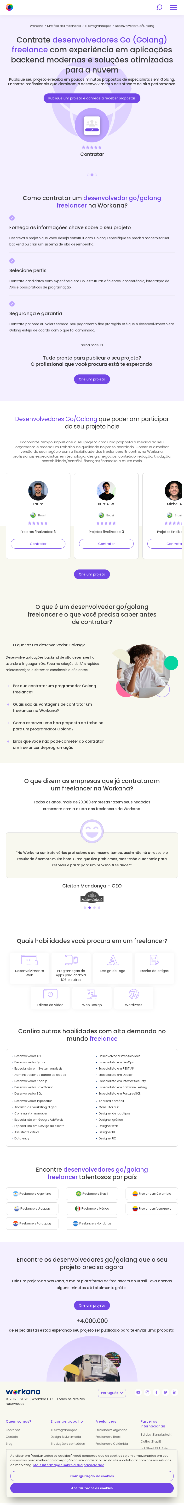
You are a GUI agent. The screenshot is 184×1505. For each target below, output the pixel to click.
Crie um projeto (92, 379)
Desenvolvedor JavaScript (33, 1087)
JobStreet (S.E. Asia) (155, 1448)
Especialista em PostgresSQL (119, 1093)
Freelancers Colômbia (112, 1444)
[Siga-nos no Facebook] (156, 1392)
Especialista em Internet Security (122, 1081)
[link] (92, 896)
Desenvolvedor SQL (28, 1093)
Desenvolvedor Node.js (30, 1081)
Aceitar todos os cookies (92, 1488)
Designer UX (107, 1138)
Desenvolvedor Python (30, 1062)
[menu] (173, 7)
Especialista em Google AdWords (38, 1120)
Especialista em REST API (116, 1068)
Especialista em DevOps (116, 1062)
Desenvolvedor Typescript (33, 1101)
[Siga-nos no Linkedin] (174, 1392)
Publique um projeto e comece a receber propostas (92, 98)
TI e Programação (64, 1430)
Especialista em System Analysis (38, 1068)
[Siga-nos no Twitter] (165, 1392)
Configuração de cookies (92, 1476)
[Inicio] (9, 7)
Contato (12, 1437)
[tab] (56, 659)
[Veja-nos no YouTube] (138, 1392)
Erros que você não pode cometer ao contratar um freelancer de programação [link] (58, 744)
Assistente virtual (26, 1132)
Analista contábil (111, 1101)
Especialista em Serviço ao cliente (39, 1126)
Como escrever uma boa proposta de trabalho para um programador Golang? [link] (58, 726)
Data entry (21, 1138)
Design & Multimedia (66, 1437)
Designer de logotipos (115, 1113)
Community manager (30, 1113)
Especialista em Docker (115, 1075)
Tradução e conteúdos (68, 1444)
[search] (159, 7)
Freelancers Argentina (111, 1430)
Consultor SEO (109, 1107)
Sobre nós (13, 1430)
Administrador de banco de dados (40, 1075)
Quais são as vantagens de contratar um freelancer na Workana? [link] (52, 707)
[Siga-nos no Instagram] (147, 1392)
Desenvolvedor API (27, 1056)
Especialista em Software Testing (123, 1087)
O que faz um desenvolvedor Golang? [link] (49, 645)
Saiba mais (90, 345)
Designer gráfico (111, 1120)
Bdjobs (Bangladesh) (156, 1434)
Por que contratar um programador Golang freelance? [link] (54, 689)
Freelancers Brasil (108, 1437)
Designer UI (107, 1132)
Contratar (38, 543)
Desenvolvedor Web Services (119, 1056)
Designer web (108, 1126)
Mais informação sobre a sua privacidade (68, 1465)
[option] (92, 114)
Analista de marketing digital (35, 1107)
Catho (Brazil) (151, 1441)
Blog (9, 1444)
